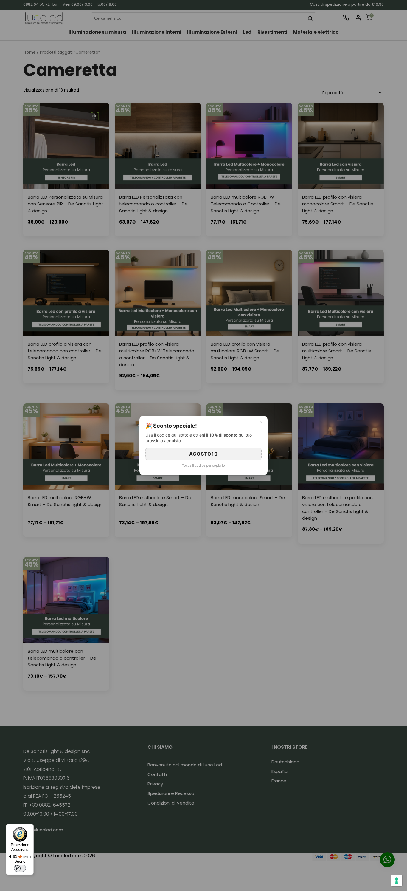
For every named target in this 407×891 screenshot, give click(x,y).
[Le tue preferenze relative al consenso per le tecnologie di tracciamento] (396, 880)
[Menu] (30, 827)
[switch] (20, 868)
